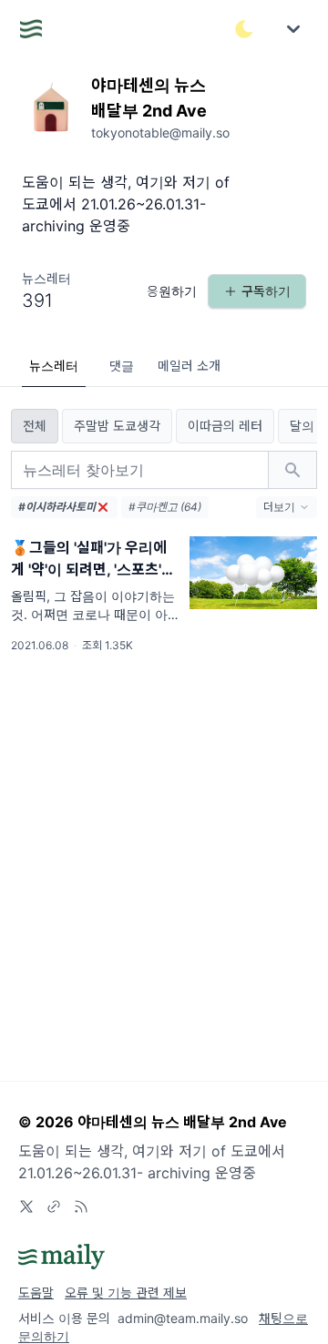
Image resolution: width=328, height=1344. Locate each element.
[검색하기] (292, 470)
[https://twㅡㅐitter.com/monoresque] (26, 1206)
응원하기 (172, 291)
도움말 (36, 1292)
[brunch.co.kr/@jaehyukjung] (54, 1206)
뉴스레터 (53, 365)
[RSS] (81, 1206)
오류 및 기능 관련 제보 (126, 1292)
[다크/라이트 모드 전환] (244, 29)
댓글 (121, 365)
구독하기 (266, 291)
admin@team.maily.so (183, 1318)
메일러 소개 (189, 365)
